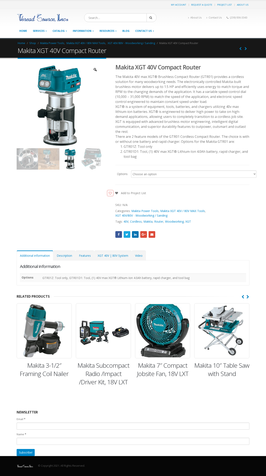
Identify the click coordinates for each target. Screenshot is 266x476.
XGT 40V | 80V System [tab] (113, 256)
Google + (143, 234)
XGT (188, 221)
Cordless (136, 221)
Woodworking (174, 221)
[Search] (151, 18)
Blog (125, 31)
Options (122, 173)
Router (158, 221)
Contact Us (215, 17)
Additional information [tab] (35, 256)
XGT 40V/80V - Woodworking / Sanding (141, 215)
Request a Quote (201, 4)
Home (23, 31)
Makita (148, 221)
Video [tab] (139, 256)
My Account (178, 4)
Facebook (118, 234)
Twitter (127, 234)
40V (125, 221)
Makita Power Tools (145, 211)
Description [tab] (64, 256)
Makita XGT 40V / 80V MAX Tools (182, 211)
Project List (224, 4)
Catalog (59, 31)
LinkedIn (135, 234)
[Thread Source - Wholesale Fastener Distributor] (43, 18)
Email (152, 234)
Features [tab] (85, 256)
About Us (242, 4)
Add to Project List (133, 193)
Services (38, 31)
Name (21, 434)
